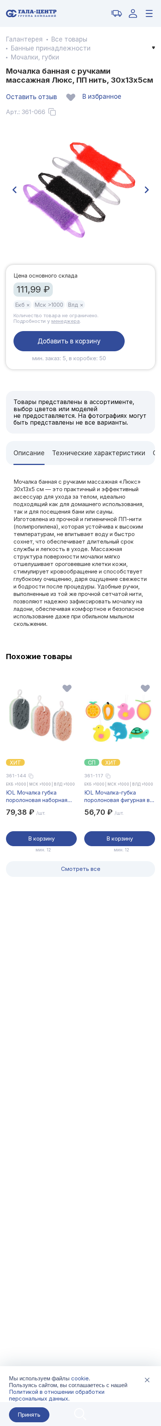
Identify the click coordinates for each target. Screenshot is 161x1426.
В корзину (41, 838)
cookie (80, 1378)
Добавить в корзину (69, 341)
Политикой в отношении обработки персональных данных (56, 1395)
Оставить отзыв (31, 97)
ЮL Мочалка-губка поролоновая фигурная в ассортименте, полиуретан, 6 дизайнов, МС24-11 (117, 796)
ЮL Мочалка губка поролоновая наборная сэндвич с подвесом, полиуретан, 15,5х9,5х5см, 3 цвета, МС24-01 (36, 796)
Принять (29, 1414)
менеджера (65, 321)
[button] (14, 190)
